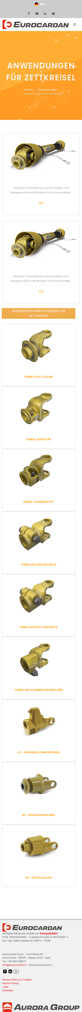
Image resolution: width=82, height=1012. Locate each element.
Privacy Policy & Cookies (16, 979)
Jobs (5, 987)
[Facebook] (29, 13)
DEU (42, 4)
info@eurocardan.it (14, 965)
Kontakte (7, 990)
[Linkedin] (45, 13)
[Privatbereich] (53, 13)
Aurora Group (10, 983)
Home (28, 90)
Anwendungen (47, 90)
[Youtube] (37, 13)
